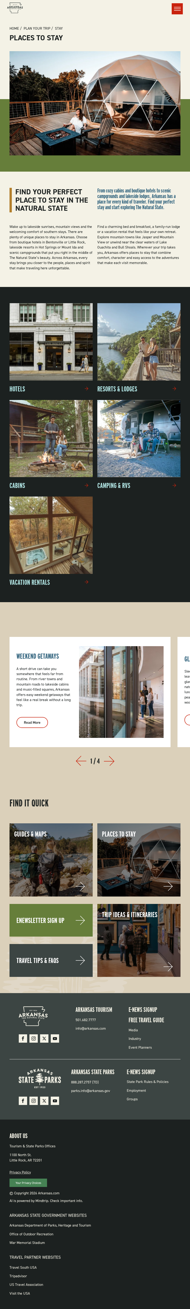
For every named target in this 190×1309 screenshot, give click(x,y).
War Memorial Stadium (27, 1242)
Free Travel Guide (146, 1020)
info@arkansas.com (91, 1028)
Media (133, 1030)
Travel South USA (23, 1267)
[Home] (15, 9)
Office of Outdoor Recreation (31, 1234)
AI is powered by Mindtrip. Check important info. (46, 1200)
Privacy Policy (20, 1172)
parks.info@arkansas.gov (90, 1090)
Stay (59, 28)
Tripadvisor (18, 1276)
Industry (135, 1038)
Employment (136, 1090)
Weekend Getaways (37, 656)
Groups (132, 1099)
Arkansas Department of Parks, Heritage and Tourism (50, 1225)
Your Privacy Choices (28, 1183)
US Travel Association (26, 1284)
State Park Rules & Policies (147, 1081)
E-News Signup (143, 1009)
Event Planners (140, 1047)
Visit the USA (20, 1293)
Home (14, 28)
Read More (36, 724)
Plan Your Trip (37, 28)
